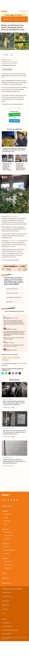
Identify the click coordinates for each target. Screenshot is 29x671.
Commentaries (7, 568)
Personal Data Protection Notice (10, 630)
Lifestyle (6, 517)
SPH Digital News (6, 622)
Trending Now (7, 514)
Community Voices (8, 535)
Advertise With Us (6, 633)
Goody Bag (6, 553)
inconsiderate (5, 359)
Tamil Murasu (5, 609)
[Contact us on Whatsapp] (6, 373)
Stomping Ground (8, 561)
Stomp (3, 613)
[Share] (26, 55)
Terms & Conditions (7, 626)
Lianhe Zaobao (5, 600)
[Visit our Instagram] (13, 373)
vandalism (4, 357)
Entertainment (7, 520)
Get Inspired (7, 546)
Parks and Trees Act (12, 216)
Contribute (24, 11)
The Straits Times (14, 240)
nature (10, 357)
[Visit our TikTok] (9, 373)
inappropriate (16, 357)
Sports (5, 524)
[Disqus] (14, 333)
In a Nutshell (7, 538)
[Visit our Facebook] (16, 373)
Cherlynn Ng (8, 59)
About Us (4, 619)
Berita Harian (5, 605)
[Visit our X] (20, 373)
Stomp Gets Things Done (10, 550)
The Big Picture (7, 532)
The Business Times (7, 596)
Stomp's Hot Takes (8, 564)
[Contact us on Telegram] (3, 373)
